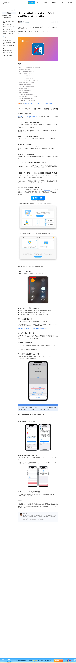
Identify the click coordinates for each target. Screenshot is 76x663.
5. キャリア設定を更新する (25, 90)
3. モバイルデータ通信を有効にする (27, 86)
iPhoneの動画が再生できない (8, 29)
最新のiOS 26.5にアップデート (24, 26)
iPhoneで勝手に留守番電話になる (9, 31)
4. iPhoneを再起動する (24, 88)
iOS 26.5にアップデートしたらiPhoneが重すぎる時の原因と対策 (38, 103)
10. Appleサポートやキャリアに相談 (27, 100)
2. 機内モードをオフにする (25, 84)
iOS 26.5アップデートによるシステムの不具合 (28, 116)
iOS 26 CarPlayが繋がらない (8, 40)
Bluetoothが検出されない (7, 50)
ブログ (61, 2)
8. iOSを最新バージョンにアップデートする (28, 96)
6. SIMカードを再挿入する (25, 92)
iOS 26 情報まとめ (28, 10)
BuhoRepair (47, 189)
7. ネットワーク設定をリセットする (27, 94)
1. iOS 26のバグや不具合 (24, 69)
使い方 (23, 10)
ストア (54, 2)
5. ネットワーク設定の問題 (25, 77)
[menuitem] (37, 2)
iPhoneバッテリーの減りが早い (8, 26)
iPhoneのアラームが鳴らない (8, 33)
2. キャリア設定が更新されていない (27, 71)
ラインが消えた (6, 53)
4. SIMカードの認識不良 (24, 75)
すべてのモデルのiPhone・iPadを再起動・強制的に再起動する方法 (32, 328)
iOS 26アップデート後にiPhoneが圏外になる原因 (29, 67)
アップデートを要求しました (8, 52)
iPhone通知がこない (6, 48)
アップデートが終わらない (8, 47)
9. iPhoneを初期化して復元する (26, 98)
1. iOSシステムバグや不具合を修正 (26, 82)
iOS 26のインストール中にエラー (9, 28)
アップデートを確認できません (8, 45)
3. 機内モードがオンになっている (26, 73)
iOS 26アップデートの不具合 (8, 24)
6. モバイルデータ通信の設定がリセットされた (29, 79)
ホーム (37, 2)
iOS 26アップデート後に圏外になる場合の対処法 (29, 81)
